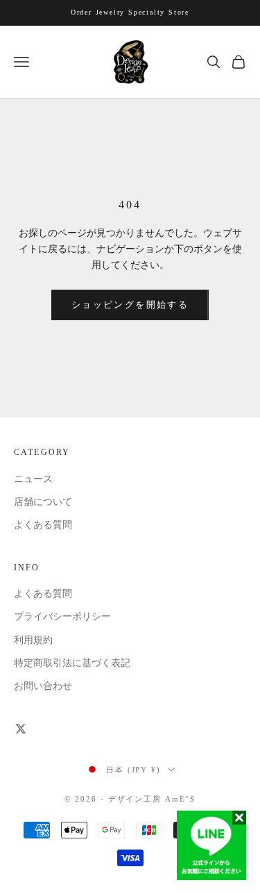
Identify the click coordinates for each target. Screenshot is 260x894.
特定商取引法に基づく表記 (72, 663)
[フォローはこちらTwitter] (21, 729)
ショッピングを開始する (130, 304)
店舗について (43, 502)
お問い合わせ (43, 686)
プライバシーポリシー (62, 616)
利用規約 (33, 640)
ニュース (33, 479)
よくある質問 (43, 525)
